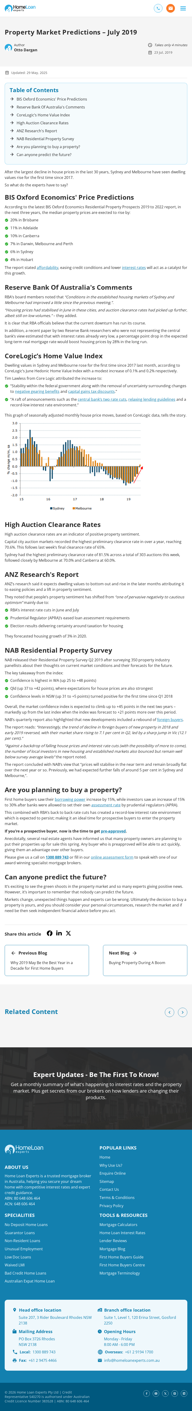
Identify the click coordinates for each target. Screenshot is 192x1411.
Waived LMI (15, 1265)
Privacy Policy (111, 1205)
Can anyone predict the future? (44, 154)
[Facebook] (146, 1393)
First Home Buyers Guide (122, 1257)
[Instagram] (174, 1393)
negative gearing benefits (37, 391)
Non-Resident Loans (22, 1241)
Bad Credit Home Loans (25, 1273)
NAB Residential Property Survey (45, 138)
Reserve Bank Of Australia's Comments (51, 107)
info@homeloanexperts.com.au (132, 1360)
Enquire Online (113, 1173)
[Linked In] (184, 1393)
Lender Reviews (113, 1241)
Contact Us (109, 1189)
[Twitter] (165, 1393)
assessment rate (106, 805)
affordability (47, 267)
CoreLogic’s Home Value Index (43, 115)
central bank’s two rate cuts (102, 399)
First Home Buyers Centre (122, 1265)
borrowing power (70, 799)
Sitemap (107, 1181)
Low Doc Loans (18, 1257)
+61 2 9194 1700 (129, 1352)
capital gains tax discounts (91, 391)
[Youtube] (156, 1393)
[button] (183, 8)
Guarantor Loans (20, 1232)
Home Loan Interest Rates (122, 1232)
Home (105, 1157)
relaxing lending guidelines (151, 399)
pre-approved (113, 831)
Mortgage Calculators (118, 1224)
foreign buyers (170, 719)
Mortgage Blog (112, 1248)
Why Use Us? (111, 1165)
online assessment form (112, 857)
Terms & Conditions (117, 1197)
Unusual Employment (24, 1248)
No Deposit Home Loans (26, 1224)
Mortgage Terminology (120, 1273)
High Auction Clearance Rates (43, 122)
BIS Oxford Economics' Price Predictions (52, 99)
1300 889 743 (57, 857)
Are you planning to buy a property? (48, 146)
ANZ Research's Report (37, 130)
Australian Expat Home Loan (30, 1281)
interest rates (134, 267)
